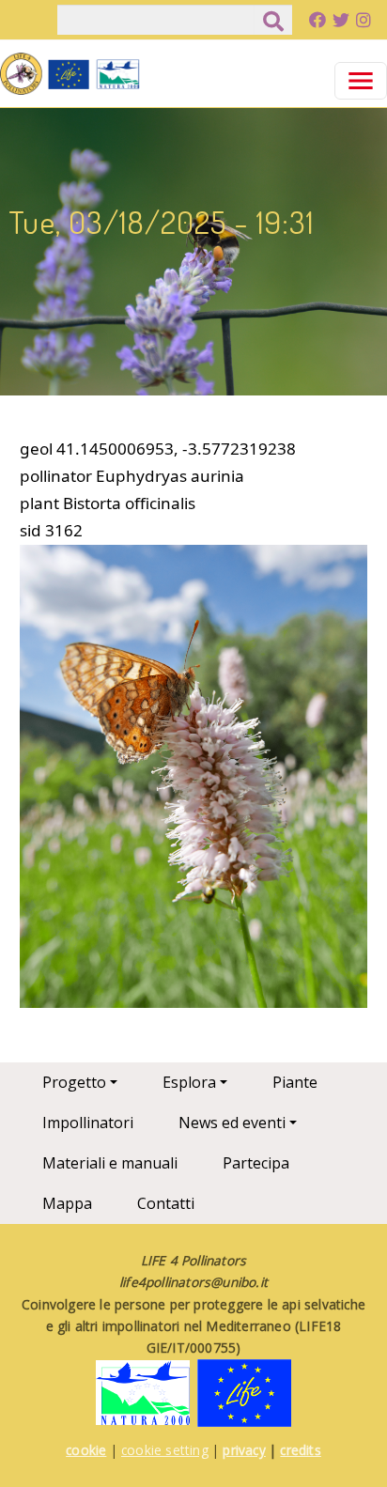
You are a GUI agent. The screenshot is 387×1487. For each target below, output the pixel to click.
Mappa (67, 1203)
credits (300, 1450)
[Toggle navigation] (360, 81)
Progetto (74, 1082)
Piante (294, 1082)
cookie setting (165, 1450)
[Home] (70, 74)
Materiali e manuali (110, 1163)
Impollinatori (87, 1122)
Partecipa (256, 1163)
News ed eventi (232, 1122)
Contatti (165, 1203)
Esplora (189, 1082)
